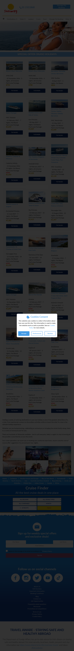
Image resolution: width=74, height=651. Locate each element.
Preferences (37, 333)
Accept (23, 333)
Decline (50, 333)
